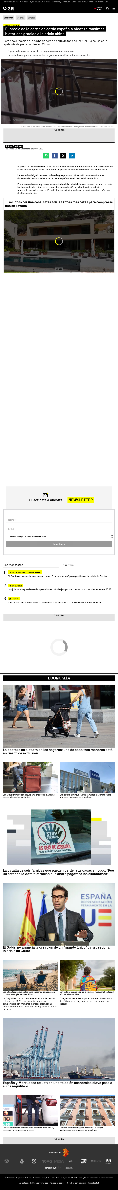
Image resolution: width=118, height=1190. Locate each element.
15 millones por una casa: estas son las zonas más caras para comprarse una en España (59, 204)
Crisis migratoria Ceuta (25, 572)
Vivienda (20, 18)
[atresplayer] (107, 8)
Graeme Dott (103, 2)
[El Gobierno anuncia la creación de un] (59, 914)
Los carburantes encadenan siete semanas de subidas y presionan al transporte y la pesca (28, 1129)
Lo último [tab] (67, 565)
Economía (59, 678)
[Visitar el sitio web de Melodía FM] (108, 1161)
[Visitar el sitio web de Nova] (47, 1161)
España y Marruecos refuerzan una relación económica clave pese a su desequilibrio (57, 1084)
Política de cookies (57, 1183)
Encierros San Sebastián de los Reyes (19, 2)
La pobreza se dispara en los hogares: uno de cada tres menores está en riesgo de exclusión (58, 751)
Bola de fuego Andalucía (87, 2)
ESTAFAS (14, 598)
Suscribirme (59, 544)
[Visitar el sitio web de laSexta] (22, 1161)
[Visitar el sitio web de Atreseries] (71, 1161)
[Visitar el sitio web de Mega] (59, 1161)
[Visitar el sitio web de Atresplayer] (53, 1168)
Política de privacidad (39, 1183)
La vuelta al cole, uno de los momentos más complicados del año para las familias (87, 993)
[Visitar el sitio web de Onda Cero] (84, 1161)
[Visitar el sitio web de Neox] (34, 1161)
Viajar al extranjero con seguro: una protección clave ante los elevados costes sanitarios (29, 796)
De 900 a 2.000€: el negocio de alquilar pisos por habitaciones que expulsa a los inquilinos (81, 1129)
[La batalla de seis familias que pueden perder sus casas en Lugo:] (59, 837)
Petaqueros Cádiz (69, 2)
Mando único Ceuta (42, 2)
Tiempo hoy (56, 2)
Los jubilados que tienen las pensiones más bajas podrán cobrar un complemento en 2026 (59, 589)
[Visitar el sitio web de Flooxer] (68, 1168)
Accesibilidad (93, 1183)
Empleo (31, 18)
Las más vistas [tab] (13, 565)
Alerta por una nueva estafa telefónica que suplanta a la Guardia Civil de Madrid (54, 602)
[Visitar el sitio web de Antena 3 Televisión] (9, 1161)
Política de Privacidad (36, 536)
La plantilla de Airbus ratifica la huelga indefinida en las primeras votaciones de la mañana (85, 796)
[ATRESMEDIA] (59, 1152)
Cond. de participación (76, 1183)
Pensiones (15, 585)
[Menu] (114, 8)
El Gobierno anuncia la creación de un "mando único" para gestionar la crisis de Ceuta (57, 576)
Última (99, 9)
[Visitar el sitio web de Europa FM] (96, 1161)
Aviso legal (23, 1183)
